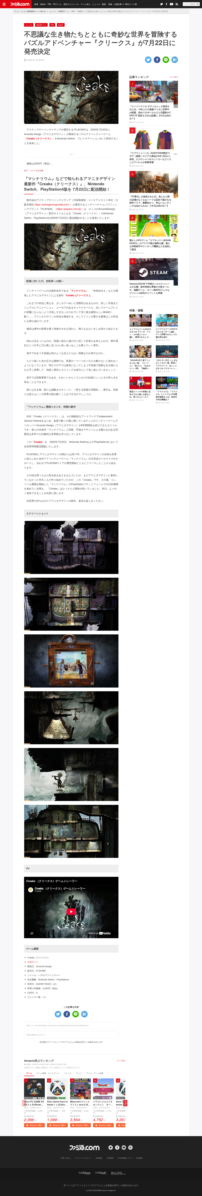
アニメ (79, 1073)
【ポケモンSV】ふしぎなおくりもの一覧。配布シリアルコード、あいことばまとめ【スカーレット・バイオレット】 (167, 364)
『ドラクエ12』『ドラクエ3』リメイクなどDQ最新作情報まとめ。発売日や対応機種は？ (166, 395)
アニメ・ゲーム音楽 (94, 1073)
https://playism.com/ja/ (69, 209)
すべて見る (121, 1061)
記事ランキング (139, 77)
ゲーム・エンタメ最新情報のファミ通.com (30, 11)
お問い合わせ (65, 1158)
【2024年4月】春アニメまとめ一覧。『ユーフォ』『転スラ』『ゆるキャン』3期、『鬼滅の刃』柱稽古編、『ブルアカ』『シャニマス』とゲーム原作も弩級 (140, 364)
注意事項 (110, 1158)
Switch (43, 4)
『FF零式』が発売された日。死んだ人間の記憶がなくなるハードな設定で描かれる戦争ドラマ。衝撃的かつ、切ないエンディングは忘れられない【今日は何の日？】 (150, 201)
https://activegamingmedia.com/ (52, 204)
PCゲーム (57, 4)
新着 (36, 4)
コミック (68, 1073)
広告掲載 (139, 1158)
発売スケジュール (71, 4)
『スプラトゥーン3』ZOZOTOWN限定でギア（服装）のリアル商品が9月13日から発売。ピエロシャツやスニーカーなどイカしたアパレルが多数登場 (150, 157)
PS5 (49, 4)
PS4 (73, 11)
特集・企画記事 (115, 4)
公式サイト (32, 961)
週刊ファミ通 (131, 4)
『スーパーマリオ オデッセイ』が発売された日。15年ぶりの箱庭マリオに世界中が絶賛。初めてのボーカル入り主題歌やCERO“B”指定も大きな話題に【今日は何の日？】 (150, 112)
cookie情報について (125, 1158)
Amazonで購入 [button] (36, 1125)
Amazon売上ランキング (39, 1061)
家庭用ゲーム (64, 11)
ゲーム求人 (85, 4)
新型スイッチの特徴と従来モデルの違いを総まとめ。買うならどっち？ (140, 394)
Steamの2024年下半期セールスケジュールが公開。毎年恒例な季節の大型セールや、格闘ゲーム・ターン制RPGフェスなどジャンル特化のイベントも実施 (149, 288)
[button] (125, 1103)
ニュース (96, 4)
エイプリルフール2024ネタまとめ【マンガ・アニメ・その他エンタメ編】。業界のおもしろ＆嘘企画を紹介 (140, 333)
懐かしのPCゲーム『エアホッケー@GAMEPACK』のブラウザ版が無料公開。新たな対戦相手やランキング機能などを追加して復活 (150, 245)
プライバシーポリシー (83, 1158)
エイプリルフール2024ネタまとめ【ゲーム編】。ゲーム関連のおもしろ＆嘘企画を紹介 (167, 333)
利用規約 (99, 1158)
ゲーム (29, 1073)
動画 (104, 4)
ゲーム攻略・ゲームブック (48, 1073)
